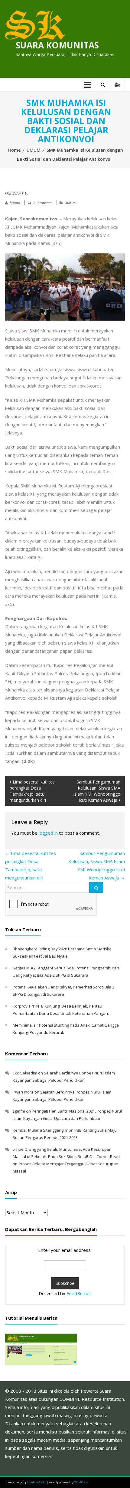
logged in (48, 833)
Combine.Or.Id (36, 1482)
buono (14, 202)
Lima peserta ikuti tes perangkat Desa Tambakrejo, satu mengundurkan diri (32, 791)
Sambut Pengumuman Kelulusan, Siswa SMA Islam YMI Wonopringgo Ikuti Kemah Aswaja (96, 791)
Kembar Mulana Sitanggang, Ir (40, 1130)
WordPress (81, 1482)
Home (14, 150)
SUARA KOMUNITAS (57, 45)
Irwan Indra (23, 1092)
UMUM (34, 150)
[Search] (96, 887)
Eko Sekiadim (25, 1073)
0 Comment (42, 202)
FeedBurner (79, 1293)
